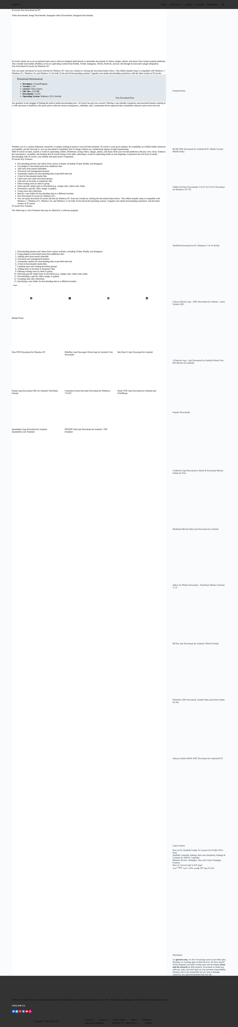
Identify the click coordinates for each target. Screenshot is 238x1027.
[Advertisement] (89, 40)
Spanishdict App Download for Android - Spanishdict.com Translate (30, 430)
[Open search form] (223, 4)
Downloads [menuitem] (212, 4)
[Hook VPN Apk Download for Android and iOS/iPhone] (141, 374)
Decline (154, 1025)
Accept (147, 1025)
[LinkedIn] (147, 298)
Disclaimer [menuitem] (147, 1020)
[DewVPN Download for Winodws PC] (36, 335)
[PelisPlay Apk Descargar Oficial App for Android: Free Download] (89, 335)
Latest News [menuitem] (174, 4)
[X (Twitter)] (69, 298)
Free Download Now (125, 98)
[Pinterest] (108, 298)
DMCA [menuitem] (134, 1020)
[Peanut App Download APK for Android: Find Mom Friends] (36, 374)
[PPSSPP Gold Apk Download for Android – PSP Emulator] (89, 412)
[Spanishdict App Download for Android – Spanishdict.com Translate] (36, 412)
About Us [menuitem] (89, 1020)
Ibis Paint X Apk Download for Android (135, 352)
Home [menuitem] (163, 4)
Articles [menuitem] (188, 4)
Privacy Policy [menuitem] (119, 1020)
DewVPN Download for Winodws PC (29, 352)
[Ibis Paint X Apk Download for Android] (141, 335)
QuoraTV (16, 4)
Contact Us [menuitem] (103, 1020)
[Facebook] (31, 298)
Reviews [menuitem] (200, 4)
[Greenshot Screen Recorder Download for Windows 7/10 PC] (89, 374)
